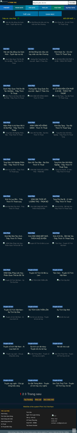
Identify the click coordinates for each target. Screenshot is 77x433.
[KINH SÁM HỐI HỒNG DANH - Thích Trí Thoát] (38, 98)
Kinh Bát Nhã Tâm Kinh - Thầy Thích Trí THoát (14, 237)
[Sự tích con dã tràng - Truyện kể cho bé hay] (38, 319)
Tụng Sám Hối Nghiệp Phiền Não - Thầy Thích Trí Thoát (14, 163)
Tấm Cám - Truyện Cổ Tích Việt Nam (63, 274)
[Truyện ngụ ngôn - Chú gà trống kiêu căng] (14, 356)
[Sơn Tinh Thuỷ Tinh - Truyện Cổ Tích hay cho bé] (63, 356)
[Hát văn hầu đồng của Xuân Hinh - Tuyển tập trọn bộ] (14, 24)
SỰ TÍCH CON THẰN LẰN (38, 309)
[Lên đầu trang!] (74, 430)
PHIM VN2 (12, 2)
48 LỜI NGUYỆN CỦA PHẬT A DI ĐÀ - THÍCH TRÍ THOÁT (63, 91)
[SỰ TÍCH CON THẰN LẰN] (38, 280)
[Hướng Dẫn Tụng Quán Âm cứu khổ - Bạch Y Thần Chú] (38, 61)
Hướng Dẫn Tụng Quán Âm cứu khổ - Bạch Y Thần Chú (38, 89)
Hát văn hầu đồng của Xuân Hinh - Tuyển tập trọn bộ (14, 53)
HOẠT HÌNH (57, 8)
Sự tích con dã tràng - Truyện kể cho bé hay (38, 347)
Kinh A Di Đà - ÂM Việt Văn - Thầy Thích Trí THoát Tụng (63, 237)
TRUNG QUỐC (19, 8)
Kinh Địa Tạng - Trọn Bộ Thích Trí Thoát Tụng (63, 126)
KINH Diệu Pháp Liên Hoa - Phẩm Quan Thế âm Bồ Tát (14, 274)
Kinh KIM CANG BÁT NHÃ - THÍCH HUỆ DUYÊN (38, 237)
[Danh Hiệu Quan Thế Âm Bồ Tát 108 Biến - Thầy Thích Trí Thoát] (14, 63)
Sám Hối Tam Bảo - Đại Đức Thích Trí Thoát (38, 163)
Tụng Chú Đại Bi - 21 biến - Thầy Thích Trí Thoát (63, 200)
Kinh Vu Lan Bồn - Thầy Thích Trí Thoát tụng (14, 200)
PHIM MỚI (6, 8)
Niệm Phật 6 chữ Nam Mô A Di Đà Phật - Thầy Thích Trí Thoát (13, 127)
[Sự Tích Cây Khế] (63, 280)
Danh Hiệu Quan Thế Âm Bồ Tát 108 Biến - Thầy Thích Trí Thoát (13, 91)
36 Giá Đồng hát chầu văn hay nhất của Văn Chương (38, 53)
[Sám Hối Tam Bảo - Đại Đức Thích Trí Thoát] (38, 135)
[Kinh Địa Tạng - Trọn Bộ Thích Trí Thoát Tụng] (63, 98)
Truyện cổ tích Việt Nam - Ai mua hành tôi (13, 347)
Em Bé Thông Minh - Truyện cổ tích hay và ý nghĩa (38, 384)
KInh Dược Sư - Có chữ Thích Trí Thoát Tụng (63, 53)
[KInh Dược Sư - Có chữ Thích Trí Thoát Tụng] (63, 24)
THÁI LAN (45, 8)
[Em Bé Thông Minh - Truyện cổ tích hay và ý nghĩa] (38, 356)
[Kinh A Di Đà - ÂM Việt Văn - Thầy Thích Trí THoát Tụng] (63, 208)
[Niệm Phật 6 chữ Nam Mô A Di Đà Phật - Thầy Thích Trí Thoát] (14, 98)
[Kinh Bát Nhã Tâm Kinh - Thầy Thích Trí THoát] (14, 208)
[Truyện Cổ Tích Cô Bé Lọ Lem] (38, 243)
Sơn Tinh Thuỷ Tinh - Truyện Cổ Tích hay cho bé (63, 384)
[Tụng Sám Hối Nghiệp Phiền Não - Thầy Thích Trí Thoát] (14, 135)
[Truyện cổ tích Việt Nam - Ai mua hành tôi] (14, 319)
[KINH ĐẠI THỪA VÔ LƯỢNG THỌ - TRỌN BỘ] (38, 172)
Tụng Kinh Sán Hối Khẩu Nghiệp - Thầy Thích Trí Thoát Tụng (63, 164)
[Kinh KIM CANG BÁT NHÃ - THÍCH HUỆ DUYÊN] (38, 208)
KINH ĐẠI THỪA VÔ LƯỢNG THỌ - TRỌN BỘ (38, 200)
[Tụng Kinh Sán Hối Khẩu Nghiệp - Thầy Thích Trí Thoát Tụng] (63, 137)
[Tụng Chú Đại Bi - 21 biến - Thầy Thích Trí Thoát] (63, 172)
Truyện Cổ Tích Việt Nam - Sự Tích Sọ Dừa (14, 310)
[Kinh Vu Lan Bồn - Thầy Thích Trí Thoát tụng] (14, 172)
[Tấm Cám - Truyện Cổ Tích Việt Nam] (63, 245)
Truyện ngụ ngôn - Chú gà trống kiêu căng (14, 384)
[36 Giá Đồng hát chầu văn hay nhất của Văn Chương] (38, 24)
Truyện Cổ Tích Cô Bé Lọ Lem (38, 274)
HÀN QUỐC (32, 8)
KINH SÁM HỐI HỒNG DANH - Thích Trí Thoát (38, 126)
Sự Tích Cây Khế (63, 309)
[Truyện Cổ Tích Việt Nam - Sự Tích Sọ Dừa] (14, 282)
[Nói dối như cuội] (63, 317)
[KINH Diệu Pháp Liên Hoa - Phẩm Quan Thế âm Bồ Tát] (14, 245)
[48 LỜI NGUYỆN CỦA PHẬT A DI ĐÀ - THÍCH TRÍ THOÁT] (63, 61)
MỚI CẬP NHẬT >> (69, 18)
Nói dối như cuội (63, 346)
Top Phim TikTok (70, 8)
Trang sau (34, 394)
